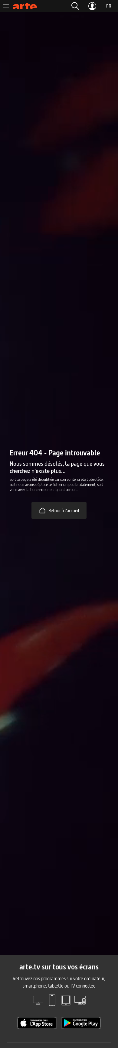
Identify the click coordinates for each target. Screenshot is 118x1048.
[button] (75, 6)
